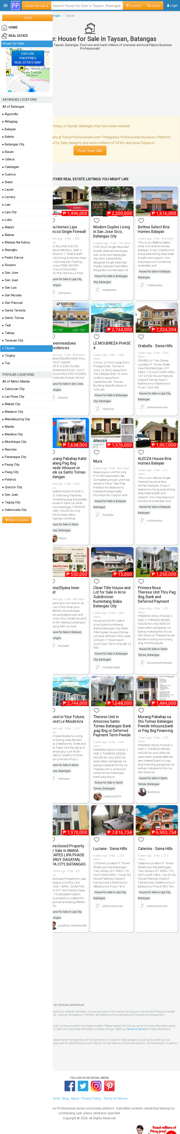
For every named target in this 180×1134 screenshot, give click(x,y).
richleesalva (154, 285)
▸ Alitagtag (10, 121)
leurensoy (153, 792)
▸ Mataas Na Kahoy (16, 242)
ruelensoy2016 (112, 796)
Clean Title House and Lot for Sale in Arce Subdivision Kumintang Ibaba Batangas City (111, 597)
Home (56, 1098)
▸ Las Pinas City (13, 397)
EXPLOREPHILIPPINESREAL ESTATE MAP (27, 58)
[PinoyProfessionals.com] (15, 5)
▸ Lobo (7, 220)
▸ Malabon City (12, 412)
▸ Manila (8, 427)
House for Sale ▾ (36, 5)
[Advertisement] (90, 83)
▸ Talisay (8, 333)
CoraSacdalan (111, 667)
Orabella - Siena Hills (155, 346)
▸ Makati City (11, 404)
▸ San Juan (10, 280)
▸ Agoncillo (10, 114)
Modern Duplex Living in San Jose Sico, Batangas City (111, 231)
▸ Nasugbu (9, 250)
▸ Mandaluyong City (16, 419)
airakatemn (110, 290)
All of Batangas (13, 107)
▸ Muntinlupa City (14, 442)
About (75, 1098)
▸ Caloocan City (13, 389)
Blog (65, 1098)
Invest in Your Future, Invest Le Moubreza (67, 719)
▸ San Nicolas (12, 295)
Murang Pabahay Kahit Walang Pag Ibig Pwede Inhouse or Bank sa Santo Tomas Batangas (67, 467)
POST (28, 18)
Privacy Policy (91, 1098)
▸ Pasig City (10, 472)
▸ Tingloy (8, 356)
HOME (13, 27)
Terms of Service (136, 1029)
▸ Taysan (8, 348)
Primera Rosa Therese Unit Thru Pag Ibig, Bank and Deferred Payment (157, 595)
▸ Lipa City (9, 212)
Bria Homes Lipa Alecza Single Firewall (67, 229)
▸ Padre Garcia (12, 257)
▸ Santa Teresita (13, 310)
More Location (18, 520)
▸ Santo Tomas (13, 318)
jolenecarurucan (157, 407)
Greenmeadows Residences (62, 345)
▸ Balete (8, 137)
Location (135, 5)
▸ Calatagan (10, 167)
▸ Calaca (8, 159)
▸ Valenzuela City (14, 510)
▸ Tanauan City (12, 340)
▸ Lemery (8, 197)
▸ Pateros (9, 479)
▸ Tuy (6, 363)
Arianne (63, 397)
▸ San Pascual (12, 303)
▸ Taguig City (11, 502)
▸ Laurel (7, 189)
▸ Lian (6, 205)
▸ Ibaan (7, 182)
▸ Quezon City (12, 487)
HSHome (108, 409)
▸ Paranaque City (14, 457)
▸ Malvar (8, 235)
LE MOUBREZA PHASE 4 (112, 345)
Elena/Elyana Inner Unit (64, 590)
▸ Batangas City (13, 144)
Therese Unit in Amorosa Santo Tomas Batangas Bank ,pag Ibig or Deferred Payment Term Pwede (112, 726)
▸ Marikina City (12, 434)
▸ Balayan (9, 129)
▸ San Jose (10, 273)
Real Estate (18, 36)
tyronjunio (64, 293)
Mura (97, 461)
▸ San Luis (9, 288)
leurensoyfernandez (160, 662)
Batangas (54, 15)
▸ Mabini (8, 227)
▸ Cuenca (9, 174)
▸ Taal (6, 325)
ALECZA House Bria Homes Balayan (154, 460)
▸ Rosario (9, 265)
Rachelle (108, 515)
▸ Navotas (9, 449)
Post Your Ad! (90, 150)
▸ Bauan (8, 152)
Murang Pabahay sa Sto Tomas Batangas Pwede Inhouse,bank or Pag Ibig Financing (155, 724)
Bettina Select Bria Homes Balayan (153, 229)
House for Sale (13, 43)
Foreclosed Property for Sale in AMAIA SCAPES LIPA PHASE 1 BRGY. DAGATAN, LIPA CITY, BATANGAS (67, 855)
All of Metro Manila (16, 381)
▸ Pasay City (11, 465)
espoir (62, 538)
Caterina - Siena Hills (155, 848)
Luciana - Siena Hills (110, 848)
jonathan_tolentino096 (72, 925)
